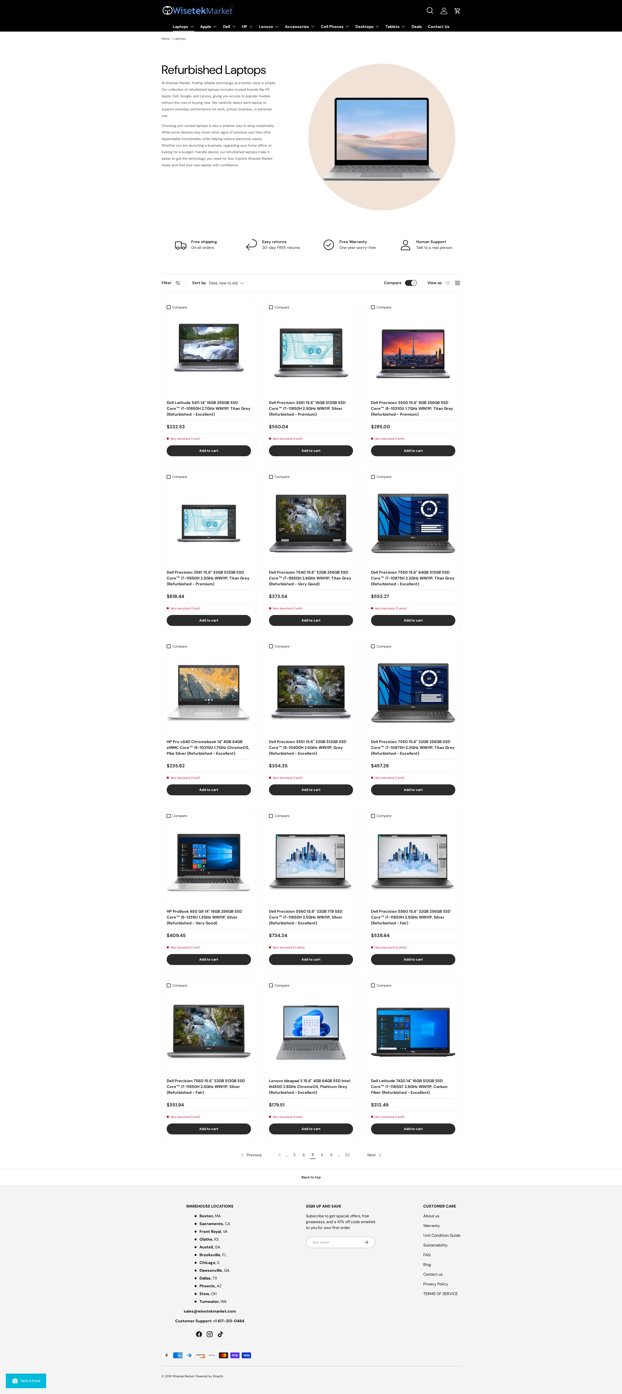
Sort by (199, 282)
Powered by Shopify (209, 1376)
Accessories (297, 26)
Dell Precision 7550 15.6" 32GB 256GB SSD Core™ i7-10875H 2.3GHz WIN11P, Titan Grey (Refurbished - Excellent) (413, 747)
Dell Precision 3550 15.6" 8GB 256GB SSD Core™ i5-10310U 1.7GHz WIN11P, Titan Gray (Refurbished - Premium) (412, 408)
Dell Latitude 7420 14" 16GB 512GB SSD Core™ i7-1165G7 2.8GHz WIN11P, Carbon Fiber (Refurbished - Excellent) (409, 1086)
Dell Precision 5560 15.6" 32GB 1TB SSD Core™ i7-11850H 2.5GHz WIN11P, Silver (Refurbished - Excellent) (305, 917)
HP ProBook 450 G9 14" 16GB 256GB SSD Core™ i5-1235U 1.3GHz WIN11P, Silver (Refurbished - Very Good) (204, 917)
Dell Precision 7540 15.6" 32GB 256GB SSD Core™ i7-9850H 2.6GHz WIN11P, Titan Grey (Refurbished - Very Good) (310, 578)
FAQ (427, 1254)
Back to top (311, 1177)
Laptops (180, 26)
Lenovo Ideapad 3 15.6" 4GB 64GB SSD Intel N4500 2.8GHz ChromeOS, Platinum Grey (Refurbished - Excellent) (309, 1086)
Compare (393, 282)
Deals (417, 26)
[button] (457, 11)
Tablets (393, 26)
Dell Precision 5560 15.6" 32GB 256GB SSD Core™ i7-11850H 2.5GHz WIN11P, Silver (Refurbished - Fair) (410, 917)
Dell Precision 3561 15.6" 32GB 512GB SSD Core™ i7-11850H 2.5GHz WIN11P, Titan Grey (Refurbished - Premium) (208, 578)
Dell (226, 26)
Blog (427, 1264)
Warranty (431, 1225)
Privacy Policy (435, 1284)
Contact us (433, 1274)
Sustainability (435, 1245)
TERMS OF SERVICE (440, 1293)
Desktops (364, 26)
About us (431, 1216)
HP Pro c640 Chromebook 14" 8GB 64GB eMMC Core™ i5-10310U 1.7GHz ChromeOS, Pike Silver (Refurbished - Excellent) (208, 747)
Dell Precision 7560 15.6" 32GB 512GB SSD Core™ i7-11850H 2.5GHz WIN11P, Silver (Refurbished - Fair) (206, 1086)
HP (244, 26)
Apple (205, 26)
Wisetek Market (183, 1376)
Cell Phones (332, 26)
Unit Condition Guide (441, 1235)
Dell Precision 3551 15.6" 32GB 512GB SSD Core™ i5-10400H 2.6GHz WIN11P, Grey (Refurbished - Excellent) (307, 747)
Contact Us (438, 26)
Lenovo (266, 26)
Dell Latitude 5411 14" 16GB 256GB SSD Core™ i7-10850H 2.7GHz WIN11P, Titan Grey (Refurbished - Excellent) (209, 408)
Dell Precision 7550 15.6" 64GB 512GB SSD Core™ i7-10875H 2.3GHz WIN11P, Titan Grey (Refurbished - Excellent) (413, 578)
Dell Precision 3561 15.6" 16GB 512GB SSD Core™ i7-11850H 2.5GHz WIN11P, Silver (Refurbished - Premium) (307, 408)
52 (347, 1154)
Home (166, 38)
